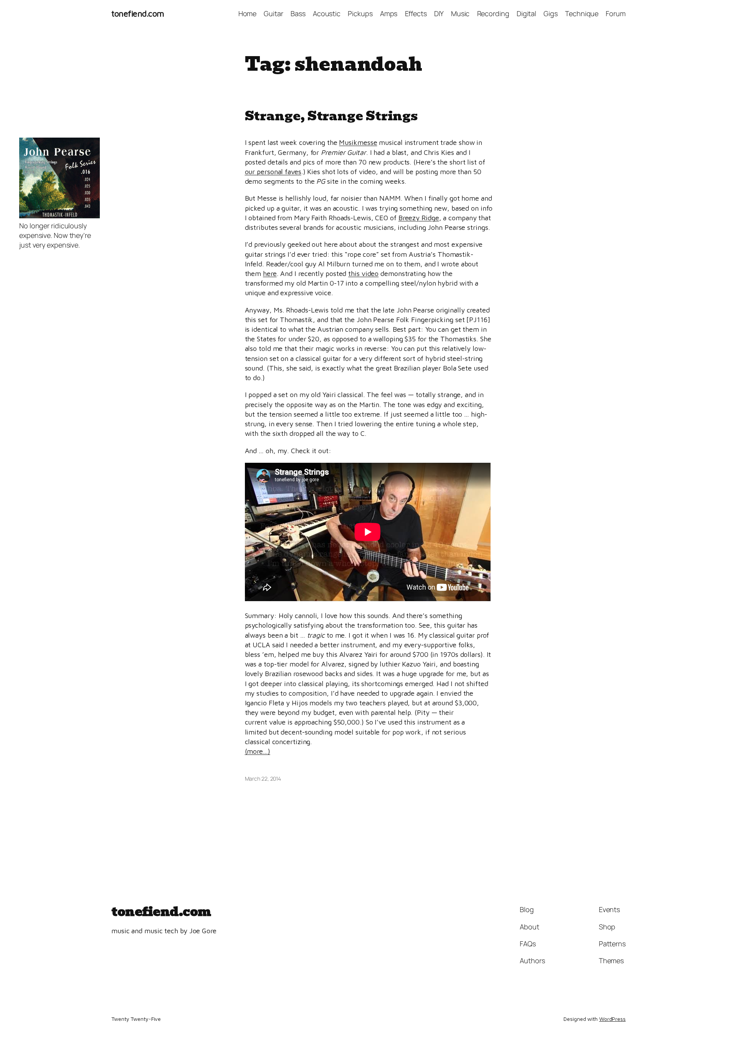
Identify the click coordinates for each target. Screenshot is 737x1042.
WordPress (612, 1018)
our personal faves (273, 172)
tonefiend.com (137, 13)
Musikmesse (358, 142)
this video (363, 273)
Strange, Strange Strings (331, 116)
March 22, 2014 (263, 778)
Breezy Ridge (418, 218)
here (270, 273)
